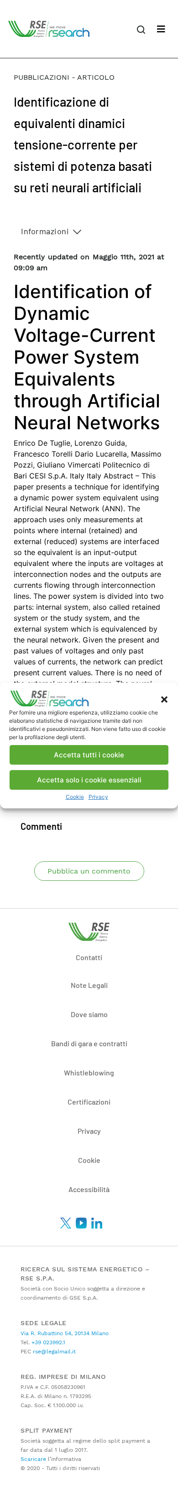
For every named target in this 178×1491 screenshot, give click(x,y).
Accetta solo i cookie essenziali (89, 780)
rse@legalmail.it (53, 1351)
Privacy (98, 796)
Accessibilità (89, 1189)
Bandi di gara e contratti (89, 1043)
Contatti (89, 957)
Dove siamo (89, 1014)
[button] (164, 698)
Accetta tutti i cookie (89, 755)
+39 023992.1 (47, 1342)
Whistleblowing (89, 1072)
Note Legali (89, 985)
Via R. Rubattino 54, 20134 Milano (65, 1333)
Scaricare (33, 1459)
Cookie (75, 796)
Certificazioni (89, 1101)
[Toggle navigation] (161, 29)
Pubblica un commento (89, 871)
